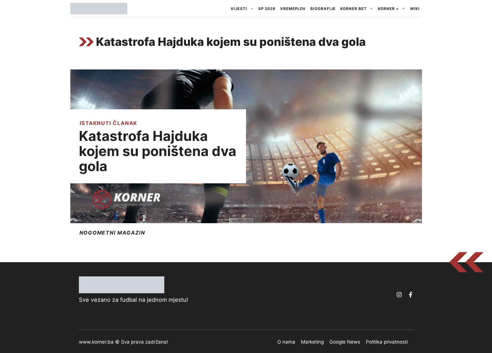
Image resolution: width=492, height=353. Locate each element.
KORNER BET (353, 8)
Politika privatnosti (387, 342)
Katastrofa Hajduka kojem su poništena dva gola (157, 151)
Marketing (312, 342)
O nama (286, 342)
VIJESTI (239, 8)
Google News (344, 342)
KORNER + (388, 8)
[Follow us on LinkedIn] (410, 294)
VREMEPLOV (293, 8)
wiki (415, 8)
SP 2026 (267, 8)
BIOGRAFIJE (323, 8)
